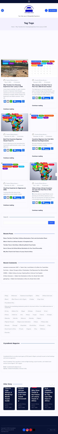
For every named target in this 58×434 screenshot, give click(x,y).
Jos (22, 314)
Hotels (44, 63)
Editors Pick (15, 311)
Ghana (7, 314)
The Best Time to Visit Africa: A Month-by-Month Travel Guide (19, 245)
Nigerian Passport (9, 321)
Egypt (23, 311)
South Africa (33, 325)
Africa (12, 61)
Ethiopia (31, 311)
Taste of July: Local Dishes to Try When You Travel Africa (34, 267)
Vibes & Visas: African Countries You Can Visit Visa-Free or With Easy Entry (42, 189)
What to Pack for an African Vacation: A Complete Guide (18, 241)
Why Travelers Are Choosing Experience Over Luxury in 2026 (31, 26)
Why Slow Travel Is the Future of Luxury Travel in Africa (18, 251)
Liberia (42, 314)
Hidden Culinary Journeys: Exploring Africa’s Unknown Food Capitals (25, 273)
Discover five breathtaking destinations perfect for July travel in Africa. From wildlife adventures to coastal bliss (29, 307)
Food (25, 61)
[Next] (53, 384)
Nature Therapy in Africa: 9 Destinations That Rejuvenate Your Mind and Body (29, 270)
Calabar (32, 299)
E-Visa (7, 311)
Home (12, 26)
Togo (49, 325)
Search (5, 217)
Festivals (18, 61)
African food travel (47, 295)
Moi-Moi (16, 318)
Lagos (35, 314)
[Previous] (51, 384)
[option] (9, 398)
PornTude (5, 270)
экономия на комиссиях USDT (11, 267)
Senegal (15, 325)
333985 (5, 273)
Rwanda (7, 325)
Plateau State (45, 321)
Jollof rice (15, 314)
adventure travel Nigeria (27, 295)
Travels (21, 329)
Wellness (43, 329)
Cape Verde (41, 299)
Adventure (6, 61)
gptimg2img (6, 278)
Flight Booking (36, 63)
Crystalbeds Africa (9, 302)
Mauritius (7, 318)
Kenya (28, 314)
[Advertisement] (29, 44)
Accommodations (36, 61)
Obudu (36, 321)
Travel (11, 63)
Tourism (5, 63)
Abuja (6, 295)
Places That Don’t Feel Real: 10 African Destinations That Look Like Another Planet (25, 238)
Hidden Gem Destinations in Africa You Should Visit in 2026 (29, 276)
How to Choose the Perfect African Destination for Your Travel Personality (22, 248)
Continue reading (8, 109)
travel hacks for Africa (10, 329)
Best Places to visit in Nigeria (19, 299)
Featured (38, 311)
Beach (6, 299)
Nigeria (39, 318)
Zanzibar (7, 332)
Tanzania (42, 325)
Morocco (24, 318)
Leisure (50, 63)
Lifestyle (50, 314)
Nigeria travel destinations (24, 321)
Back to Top (52, 429)
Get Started (53, 10)
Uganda (29, 329)
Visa (36, 329)
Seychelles (23, 325)
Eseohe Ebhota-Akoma (12, 80)
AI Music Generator (8, 276)
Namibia (32, 318)
